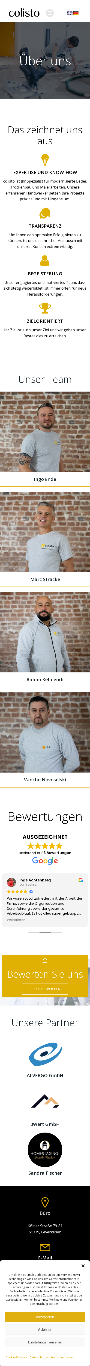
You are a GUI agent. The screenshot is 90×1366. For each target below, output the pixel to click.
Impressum (67, 1357)
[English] (70, 13)
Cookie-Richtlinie (16, 1357)
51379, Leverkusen (45, 1232)
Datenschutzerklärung (44, 1357)
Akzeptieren (45, 1317)
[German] (76, 13)
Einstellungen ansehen (45, 1342)
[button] (83, 1266)
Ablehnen (45, 1329)
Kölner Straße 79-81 (45, 1225)
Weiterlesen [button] (16, 920)
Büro (45, 1213)
